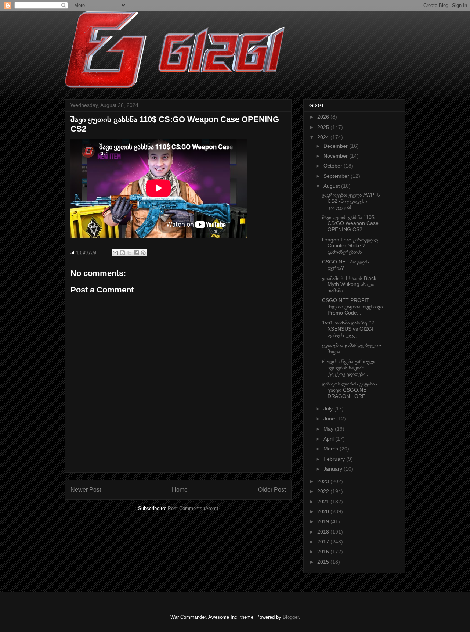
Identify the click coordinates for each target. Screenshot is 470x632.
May (329, 429)
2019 (323, 521)
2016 (323, 551)
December (336, 146)
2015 (323, 562)
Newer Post (85, 489)
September (337, 176)
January (333, 469)
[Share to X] (129, 252)
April (329, 439)
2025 (323, 127)
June (329, 418)
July (328, 409)
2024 (323, 137)
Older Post (272, 489)
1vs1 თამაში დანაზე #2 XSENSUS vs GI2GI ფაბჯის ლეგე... (348, 329)
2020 (323, 511)
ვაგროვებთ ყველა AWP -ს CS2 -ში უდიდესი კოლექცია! (351, 201)
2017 (323, 542)
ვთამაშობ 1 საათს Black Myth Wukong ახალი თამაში (349, 284)
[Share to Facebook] (136, 252)
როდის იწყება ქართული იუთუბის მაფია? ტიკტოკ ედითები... (349, 367)
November (336, 156)
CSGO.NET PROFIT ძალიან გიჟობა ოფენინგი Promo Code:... (352, 306)
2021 (323, 501)
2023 (323, 481)
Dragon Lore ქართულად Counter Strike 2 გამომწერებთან (350, 246)
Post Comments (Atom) (193, 508)
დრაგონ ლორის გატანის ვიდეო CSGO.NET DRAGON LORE (349, 390)
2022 (323, 491)
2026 (323, 117)
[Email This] (115, 252)
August (332, 186)
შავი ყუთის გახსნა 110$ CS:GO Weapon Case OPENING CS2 (350, 223)
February (334, 459)
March (331, 449)
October (333, 166)
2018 (323, 532)
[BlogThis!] (122, 252)
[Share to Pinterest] (143, 252)
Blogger (291, 617)
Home (180, 489)
